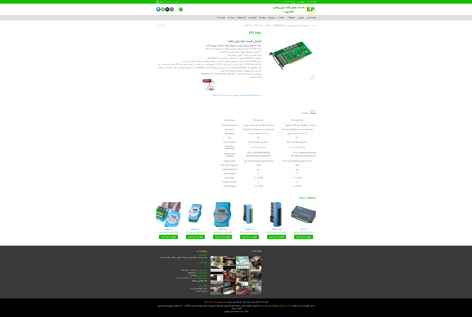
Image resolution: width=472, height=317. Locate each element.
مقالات (281, 17)
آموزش (301, 17)
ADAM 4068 (195, 230)
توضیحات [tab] (313, 113)
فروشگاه (291, 17)
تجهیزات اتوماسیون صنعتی (298, 25)
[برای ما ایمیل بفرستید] (167, 9)
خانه (314, 25)
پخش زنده (252, 17)
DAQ (268, 25)
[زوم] (312, 77)
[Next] (156, 223)
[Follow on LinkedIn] (158, 9)
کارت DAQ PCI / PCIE (253, 25)
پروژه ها (262, 17)
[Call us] (163, 9)
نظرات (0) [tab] (304, 113)
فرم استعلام (241, 17)
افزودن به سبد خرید (303, 236)
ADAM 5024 (249, 230)
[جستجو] (181, 9)
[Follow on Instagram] (172, 9)
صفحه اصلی (311, 17)
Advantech (278, 25)
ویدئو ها (271, 17)
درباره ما (231, 17)
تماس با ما (221, 17)
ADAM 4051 (222, 230)
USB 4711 (303, 230)
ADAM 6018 (168, 230)
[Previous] (316, 223)
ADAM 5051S (276, 230)
